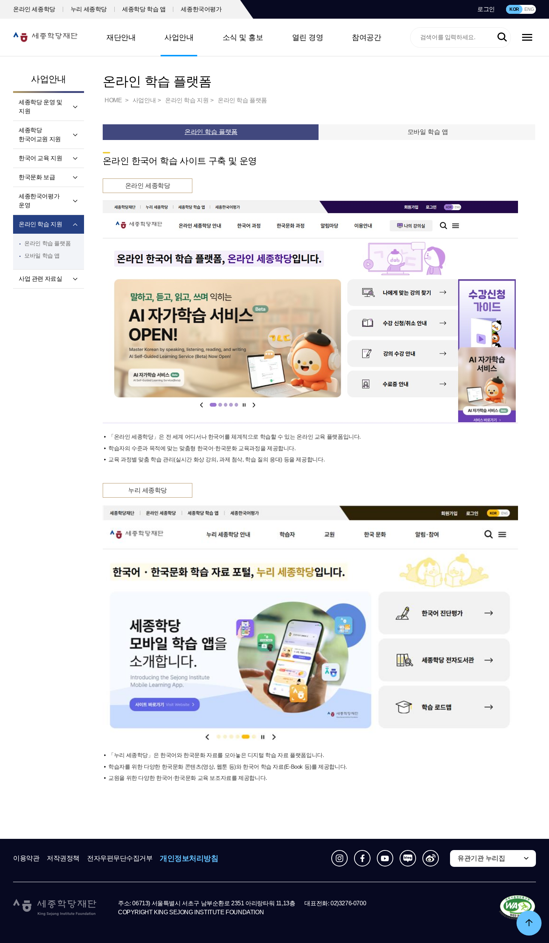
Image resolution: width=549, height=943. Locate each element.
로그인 (486, 9)
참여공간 (366, 37)
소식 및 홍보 (243, 37)
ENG (529, 9)
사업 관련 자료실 (40, 279)
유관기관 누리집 (481, 858)
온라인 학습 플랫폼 (47, 243)
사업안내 (178, 37)
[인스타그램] (339, 858)
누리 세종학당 (89, 9)
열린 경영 (307, 37)
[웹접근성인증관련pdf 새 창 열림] (517, 908)
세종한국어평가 (201, 9)
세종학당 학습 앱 (143, 9)
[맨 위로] (529, 923)
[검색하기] (502, 37)
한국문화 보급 (37, 177)
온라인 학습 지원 (40, 224)
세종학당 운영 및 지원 (40, 106)
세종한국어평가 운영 (39, 200)
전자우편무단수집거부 (120, 858)
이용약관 (26, 858)
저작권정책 (63, 858)
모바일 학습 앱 (42, 255)
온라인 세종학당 (34, 9)
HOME (114, 100)
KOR (514, 9)
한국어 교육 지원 (40, 158)
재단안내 (121, 37)
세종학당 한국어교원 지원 (40, 134)
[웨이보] (430, 858)
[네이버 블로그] (408, 858)
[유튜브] (385, 858)
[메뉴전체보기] (527, 37)
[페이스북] (362, 858)
